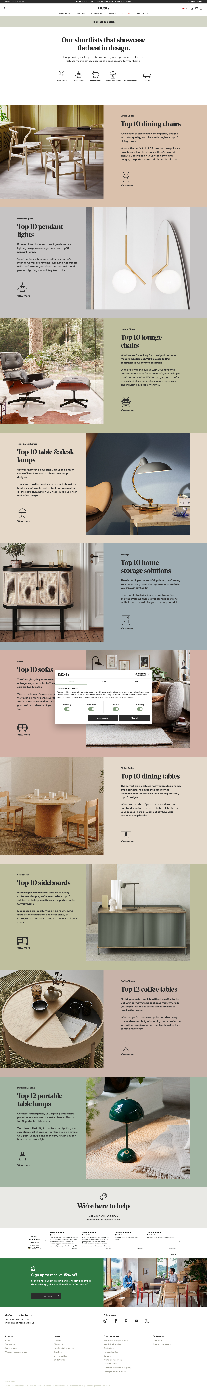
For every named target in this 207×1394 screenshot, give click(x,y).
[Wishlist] (196, 8)
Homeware (97, 13)
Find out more (46, 1296)
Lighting (80, 13)
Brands (113, 13)
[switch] (91, 709)
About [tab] (135, 681)
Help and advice (111, 1352)
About (7, 1340)
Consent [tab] (71, 681)
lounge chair (162, 377)
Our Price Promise (195, 1)
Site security (59, 1385)
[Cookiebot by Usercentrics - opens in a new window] (136, 674)
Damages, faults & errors (115, 1371)
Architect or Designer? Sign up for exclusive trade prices (104, 1)
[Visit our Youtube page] (136, 1320)
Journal (57, 1340)
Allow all (134, 718)
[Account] (192, 8)
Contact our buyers (162, 1344)
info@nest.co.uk (110, 1219)
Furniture (64, 13)
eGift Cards (59, 1359)
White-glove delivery (113, 1359)
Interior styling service (64, 1348)
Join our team (11, 1348)
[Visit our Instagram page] (105, 1320)
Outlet (126, 13)
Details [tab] (103, 681)
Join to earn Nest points (14, 1)
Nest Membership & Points (116, 1340)
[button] (45, 1240)
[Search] (5, 8)
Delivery (107, 1356)
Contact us (109, 1348)
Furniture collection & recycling (118, 1367)
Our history (10, 1344)
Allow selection (103, 718)
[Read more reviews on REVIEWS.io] (34, 1248)
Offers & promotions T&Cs (98, 1385)
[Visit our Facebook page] (115, 1320)
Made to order (110, 1363)
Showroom (59, 1344)
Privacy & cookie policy (40, 1385)
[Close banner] (149, 674)
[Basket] (200, 8)
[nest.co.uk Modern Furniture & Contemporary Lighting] (103, 8)
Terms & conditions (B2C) (16, 1385)
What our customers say (16, 1352)
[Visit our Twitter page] (146, 1320)
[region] (112, 1240)
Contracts (142, 13)
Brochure (58, 1352)
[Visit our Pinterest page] (126, 1320)
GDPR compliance (75, 1385)
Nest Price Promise (112, 1344)
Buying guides (60, 1356)
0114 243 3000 (22, 1319)
